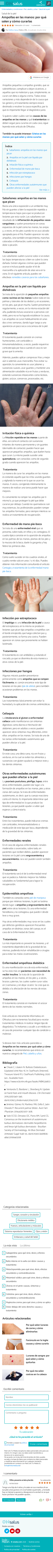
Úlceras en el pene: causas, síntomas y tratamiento (23, 1287)
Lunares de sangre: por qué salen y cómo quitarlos (37, 1359)
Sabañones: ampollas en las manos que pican (27, 152)
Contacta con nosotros (12, 1546)
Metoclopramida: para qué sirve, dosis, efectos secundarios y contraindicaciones (26, 1271)
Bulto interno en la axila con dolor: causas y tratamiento (25, 1263)
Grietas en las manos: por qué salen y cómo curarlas (24, 135)
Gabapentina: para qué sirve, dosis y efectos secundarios (25, 1255)
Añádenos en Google (41, 77)
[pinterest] (17, 1531)
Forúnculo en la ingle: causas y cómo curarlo (37, 1342)
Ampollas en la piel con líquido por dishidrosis (24, 159)
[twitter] (6, 1531)
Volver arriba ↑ (26, 1514)
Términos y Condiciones (31, 1546)
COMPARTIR (40, 5)
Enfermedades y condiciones (12, 9)
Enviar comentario (38, 1444)
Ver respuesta (8, 1499)
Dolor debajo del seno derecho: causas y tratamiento (24, 1308)
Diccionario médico (26, 1220)
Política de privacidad (11, 1550)
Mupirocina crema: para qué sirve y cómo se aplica (28, 1302)
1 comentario (35, 25)
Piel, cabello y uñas (30, 9)
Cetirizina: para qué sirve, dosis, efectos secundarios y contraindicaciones (23, 1296)
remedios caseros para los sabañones (30, 277)
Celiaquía (13, 181)
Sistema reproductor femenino (18, 1231)
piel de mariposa (38, 898)
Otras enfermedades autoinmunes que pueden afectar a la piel (27, 186)
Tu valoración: (26, 1432)
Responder (20, 1499)
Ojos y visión (41, 1231)
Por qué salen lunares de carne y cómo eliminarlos (37, 1328)
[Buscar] (49, 3)
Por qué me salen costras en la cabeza (36, 1373)
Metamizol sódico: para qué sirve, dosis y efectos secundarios (27, 1279)
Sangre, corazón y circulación (26, 1215)
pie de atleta (29, 686)
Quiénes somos (34, 1542)
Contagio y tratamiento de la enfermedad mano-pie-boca (25, 569)
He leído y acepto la (15, 1444)
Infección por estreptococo (22, 173)
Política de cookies (28, 1550)
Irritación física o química (21, 165)
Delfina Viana (13, 30)
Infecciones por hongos (21, 177)
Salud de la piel (44, 9)
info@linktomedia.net (12, 1465)
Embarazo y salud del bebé (26, 1237)
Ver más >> (44, 190)
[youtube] (12, 1531)
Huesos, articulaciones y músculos (26, 1226)
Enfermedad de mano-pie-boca (25, 169)
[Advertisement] (26, 1173)
